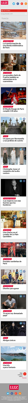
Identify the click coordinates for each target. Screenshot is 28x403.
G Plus (22, 3)
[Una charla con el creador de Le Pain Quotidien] (13, 228)
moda (5, 166)
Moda (5, 338)
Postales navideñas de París (12, 262)
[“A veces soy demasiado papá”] (13, 308)
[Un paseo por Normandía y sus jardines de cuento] (13, 134)
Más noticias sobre (22, 375)
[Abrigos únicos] (13, 335)
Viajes (5, 136)
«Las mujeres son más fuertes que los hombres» (12, 203)
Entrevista (7, 230)
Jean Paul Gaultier (9, 198)
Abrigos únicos (9, 340)
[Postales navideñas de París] (13, 257)
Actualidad (7, 73)
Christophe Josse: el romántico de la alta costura (11, 171)
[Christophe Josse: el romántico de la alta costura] (13, 164)
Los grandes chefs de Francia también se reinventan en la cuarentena (12, 78)
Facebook (18, 3)
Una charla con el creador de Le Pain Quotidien (10, 234)
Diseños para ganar (11, 288)
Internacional (8, 41)
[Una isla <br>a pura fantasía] (13, 360)
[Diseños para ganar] (13, 284)
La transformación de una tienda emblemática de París (13, 45)
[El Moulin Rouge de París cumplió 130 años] (13, 104)
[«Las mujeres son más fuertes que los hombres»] (13, 196)
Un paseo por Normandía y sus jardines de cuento (13, 139)
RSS (26, 3)
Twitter (14, 3)
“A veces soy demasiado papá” (13, 314)
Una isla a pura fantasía (9, 366)
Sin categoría (8, 106)
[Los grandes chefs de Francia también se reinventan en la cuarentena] (13, 70)
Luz (4, 3)
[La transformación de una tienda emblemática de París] (13, 39)
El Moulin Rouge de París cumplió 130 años (13, 110)
